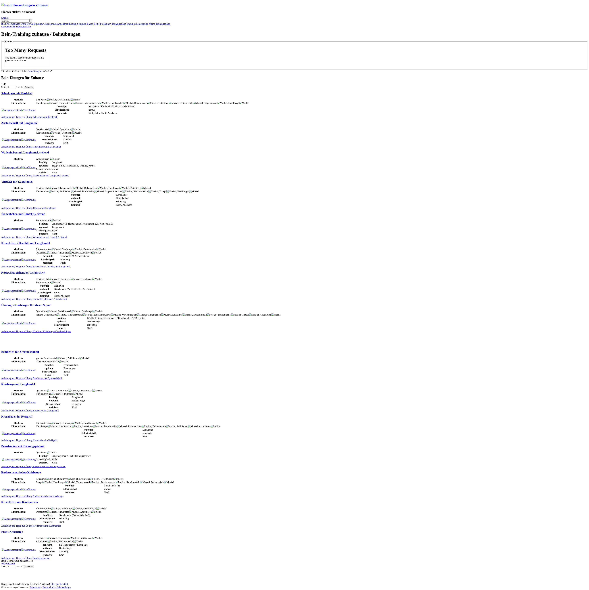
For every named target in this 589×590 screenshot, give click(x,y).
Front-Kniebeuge (12, 531)
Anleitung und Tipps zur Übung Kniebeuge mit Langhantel (30, 410)
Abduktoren (86, 252)
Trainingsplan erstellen (137, 24)
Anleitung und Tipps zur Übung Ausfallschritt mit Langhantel (31, 146)
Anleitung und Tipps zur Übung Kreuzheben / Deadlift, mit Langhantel (35, 266)
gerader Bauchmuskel (46, 314)
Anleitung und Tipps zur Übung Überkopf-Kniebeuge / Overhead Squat (36, 331)
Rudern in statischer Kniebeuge (21, 472)
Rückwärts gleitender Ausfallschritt (23, 272)
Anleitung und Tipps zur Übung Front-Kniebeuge (25, 558)
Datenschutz (48, 587)
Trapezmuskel (211, 103)
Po (101, 24)
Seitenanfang (63, 587)
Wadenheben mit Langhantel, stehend (25, 152)
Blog (3, 24)
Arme (60, 24)
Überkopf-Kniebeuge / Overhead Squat (26, 305)
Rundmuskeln (141, 103)
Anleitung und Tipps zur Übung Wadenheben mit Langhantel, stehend (35, 175)
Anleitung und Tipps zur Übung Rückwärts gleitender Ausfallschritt (34, 299)
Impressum (35, 587)
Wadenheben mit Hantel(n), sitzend (23, 214)
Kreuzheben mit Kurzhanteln (19, 502)
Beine (97, 24)
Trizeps (162, 191)
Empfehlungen (8, 26)
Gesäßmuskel (64, 99)
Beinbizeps (41, 99)
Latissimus (164, 103)
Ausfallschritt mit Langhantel (19, 123)
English (5, 18)
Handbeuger (42, 103)
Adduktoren (65, 191)
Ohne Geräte (27, 24)
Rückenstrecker (66, 103)
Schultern (81, 24)
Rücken (73, 24)
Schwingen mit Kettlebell (16, 93)
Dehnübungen (34, 71)
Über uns (54, 584)
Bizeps (39, 482)
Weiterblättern (8, 563)
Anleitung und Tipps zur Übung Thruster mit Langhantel (28, 208)
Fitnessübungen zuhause (29, 5)
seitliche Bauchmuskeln (47, 361)
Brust (65, 24)
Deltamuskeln (186, 103)
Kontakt (64, 584)
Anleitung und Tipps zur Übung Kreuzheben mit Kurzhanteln (31, 525)
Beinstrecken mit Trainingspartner (22, 446)
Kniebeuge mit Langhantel (18, 384)
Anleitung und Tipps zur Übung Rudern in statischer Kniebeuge (32, 496)
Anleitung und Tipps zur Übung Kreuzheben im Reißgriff (29, 440)
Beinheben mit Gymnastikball (20, 351)
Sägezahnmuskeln (114, 191)
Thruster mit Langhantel (17, 181)
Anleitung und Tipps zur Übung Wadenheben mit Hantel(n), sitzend (34, 237)
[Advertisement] (57, 340)
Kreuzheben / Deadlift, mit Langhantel (25, 243)
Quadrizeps (233, 103)
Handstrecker (116, 103)
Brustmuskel (88, 191)
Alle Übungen (13, 24)
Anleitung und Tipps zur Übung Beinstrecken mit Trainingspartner (33, 466)
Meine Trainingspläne (159, 24)
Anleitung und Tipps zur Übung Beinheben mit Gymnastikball (31, 378)
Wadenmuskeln (92, 103)
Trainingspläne (119, 24)
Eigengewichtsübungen (45, 24)
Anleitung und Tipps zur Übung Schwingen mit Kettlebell (29, 117)
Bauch (90, 24)
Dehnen (107, 24)
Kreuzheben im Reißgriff (16, 416)
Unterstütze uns (23, 26)
